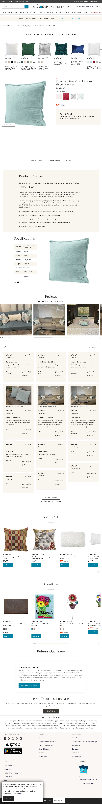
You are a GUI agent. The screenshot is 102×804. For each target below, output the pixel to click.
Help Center (8, 765)
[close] (40, 784)
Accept (8, 798)
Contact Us (7, 769)
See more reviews (51, 497)
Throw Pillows (18, 26)
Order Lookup (76, 738)
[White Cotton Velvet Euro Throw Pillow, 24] (94, 49)
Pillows (9, 26)
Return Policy (76, 745)
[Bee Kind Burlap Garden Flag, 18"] (35, 629)
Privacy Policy (18, 793)
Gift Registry (76, 756)
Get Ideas (75, 749)
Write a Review (11, 347)
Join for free (51, 711)
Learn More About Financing (88, 779)
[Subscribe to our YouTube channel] (21, 739)
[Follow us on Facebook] (5, 739)
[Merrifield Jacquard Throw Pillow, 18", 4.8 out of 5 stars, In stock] (16, 540)
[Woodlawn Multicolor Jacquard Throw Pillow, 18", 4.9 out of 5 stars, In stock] (44, 540)
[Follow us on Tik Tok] (9, 739)
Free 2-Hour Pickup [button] (24, 1)
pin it (15, 283)
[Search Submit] (26, 6)
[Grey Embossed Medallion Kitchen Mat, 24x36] (6, 629)
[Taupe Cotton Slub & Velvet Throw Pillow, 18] (9, 62)
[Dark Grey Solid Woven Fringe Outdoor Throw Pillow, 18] (28, 62)
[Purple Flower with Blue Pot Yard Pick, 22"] (63, 629)
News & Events (44, 749)
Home (3, 26)
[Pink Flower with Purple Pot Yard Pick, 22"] (61, 629)
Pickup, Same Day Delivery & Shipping (85, 741)
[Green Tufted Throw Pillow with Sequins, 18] (61, 49)
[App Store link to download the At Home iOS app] (13, 744)
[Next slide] (100, 338)
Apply (81, 776)
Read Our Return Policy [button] (29, 685)
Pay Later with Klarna (86, 783)
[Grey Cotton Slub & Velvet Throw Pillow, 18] (15, 62)
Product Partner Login (11, 773)
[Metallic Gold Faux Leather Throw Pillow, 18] (42, 62)
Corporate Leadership (46, 745)
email (21, 283)
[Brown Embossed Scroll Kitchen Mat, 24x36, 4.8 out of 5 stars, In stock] (16, 607)
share (18, 283)
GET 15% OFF (58, 801)
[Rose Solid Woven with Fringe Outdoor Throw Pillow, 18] (25, 62)
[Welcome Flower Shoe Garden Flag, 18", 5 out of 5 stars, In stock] (44, 607)
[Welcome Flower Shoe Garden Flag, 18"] (32, 629)
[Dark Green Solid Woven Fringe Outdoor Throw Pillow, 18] (28, 49)
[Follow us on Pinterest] (17, 739)
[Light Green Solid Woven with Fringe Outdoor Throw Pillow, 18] (31, 62)
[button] (51, 6)
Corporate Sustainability (47, 741)
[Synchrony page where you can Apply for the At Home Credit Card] (83, 769)
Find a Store (43, 756)
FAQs (5, 780)
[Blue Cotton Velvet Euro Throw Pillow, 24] (91, 62)
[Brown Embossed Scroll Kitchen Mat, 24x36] (4, 629)
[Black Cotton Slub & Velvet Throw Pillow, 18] (12, 62)
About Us (42, 738)
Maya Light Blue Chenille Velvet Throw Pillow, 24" (74, 83)
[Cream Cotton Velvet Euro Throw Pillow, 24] (97, 62)
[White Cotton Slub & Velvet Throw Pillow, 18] (12, 49)
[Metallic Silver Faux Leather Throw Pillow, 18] (45, 49)
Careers (41, 753)
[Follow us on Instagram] (13, 739)
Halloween (15, 1)
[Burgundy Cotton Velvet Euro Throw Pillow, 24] (94, 62)
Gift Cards (75, 753)
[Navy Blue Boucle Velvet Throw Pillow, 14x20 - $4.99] (78, 49)
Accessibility (8, 777)
